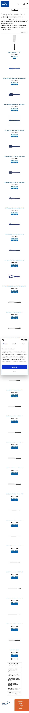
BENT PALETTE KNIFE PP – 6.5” (14, 52)
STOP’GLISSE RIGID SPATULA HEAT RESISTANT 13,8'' (14, 260)
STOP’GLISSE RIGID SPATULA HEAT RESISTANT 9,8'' (14, 208)
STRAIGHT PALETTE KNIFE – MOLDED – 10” (14, 546)
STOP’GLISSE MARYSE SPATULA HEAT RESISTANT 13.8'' (14, 156)
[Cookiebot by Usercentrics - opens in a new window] (21, 340)
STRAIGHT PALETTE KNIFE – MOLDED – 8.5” (14, 494)
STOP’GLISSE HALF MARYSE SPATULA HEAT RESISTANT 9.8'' (14, 78)
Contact (20, 707)
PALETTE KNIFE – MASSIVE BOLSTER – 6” (14, 312)
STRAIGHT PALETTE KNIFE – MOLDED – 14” (14, 598)
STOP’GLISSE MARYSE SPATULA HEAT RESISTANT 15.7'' (14, 182)
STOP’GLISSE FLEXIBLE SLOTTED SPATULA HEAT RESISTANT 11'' (14, 286)
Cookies (20, 708)
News (20, 703)
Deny (14, 371)
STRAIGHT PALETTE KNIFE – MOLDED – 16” (14, 624)
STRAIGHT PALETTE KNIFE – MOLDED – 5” (14, 416)
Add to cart (15, 84)
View (14, 58)
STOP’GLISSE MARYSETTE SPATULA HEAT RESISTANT (15, 130)
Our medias (20, 705)
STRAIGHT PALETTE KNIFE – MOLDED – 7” (14, 468)
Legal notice (20, 701)
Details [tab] (14, 343)
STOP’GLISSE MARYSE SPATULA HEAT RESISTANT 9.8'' (14, 104)
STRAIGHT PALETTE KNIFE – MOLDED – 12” (14, 572)
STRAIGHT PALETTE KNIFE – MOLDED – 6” (14, 442)
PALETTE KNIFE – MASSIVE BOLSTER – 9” (14, 390)
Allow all (14, 367)
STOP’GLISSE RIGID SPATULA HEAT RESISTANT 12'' (14, 234)
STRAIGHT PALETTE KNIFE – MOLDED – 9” (14, 520)
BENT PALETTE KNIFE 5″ (14, 650)
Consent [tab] (5, 343)
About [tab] (23, 343)
